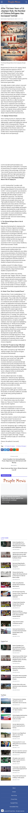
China (6, 5)
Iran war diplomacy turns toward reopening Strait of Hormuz (19, 726)
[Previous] (3, 492)
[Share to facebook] (2, 450)
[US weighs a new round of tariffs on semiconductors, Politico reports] (6, 760)
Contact (14, 791)
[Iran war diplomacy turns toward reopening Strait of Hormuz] (6, 726)
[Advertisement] (14, 149)
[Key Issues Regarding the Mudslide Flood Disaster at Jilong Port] (6, 565)
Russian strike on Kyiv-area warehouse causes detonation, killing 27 (20, 686)
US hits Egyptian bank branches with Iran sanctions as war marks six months (20, 717)
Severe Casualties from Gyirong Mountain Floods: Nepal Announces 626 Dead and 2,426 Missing (14, 460)
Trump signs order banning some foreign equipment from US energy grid (20, 768)
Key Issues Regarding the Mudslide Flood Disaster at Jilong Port (19, 565)
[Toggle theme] (2, 810)
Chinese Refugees (21, 446)
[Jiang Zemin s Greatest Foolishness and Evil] (6, 624)
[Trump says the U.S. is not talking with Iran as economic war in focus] (6, 744)
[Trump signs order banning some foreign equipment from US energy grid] (6, 769)
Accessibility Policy (14, 806)
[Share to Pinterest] (11, 450)
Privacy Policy (14, 799)
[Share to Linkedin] (8, 450)
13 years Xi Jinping (10, 446)
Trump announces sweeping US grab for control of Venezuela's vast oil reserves (19, 701)
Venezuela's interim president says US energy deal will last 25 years (20, 677)
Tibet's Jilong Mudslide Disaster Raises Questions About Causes (19, 584)
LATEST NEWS (4, 538)
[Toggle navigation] (26, 2)
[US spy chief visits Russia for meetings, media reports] (6, 777)
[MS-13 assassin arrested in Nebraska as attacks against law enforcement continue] (14, 481)
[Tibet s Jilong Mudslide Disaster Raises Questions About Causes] (6, 584)
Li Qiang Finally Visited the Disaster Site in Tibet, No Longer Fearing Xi (19, 604)
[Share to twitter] (5, 450)
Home (2, 5)
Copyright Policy (14, 803)
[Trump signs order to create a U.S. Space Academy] (6, 710)
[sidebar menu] (2, 2)
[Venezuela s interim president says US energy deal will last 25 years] (6, 678)
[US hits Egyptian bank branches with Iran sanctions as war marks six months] (6, 717)
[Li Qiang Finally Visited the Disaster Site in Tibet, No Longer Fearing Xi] (6, 604)
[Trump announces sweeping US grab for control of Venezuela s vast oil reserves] (6, 701)
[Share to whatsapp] (14, 450)
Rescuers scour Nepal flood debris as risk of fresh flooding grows (19, 735)
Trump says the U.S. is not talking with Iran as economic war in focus (19, 743)
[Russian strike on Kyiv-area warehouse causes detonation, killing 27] (6, 687)
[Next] (24, 492)
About (14, 788)
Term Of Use (14, 795)
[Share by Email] (17, 450)
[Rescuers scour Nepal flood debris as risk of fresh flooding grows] (6, 735)
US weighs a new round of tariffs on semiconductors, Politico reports (19, 760)
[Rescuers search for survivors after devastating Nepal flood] (6, 753)
